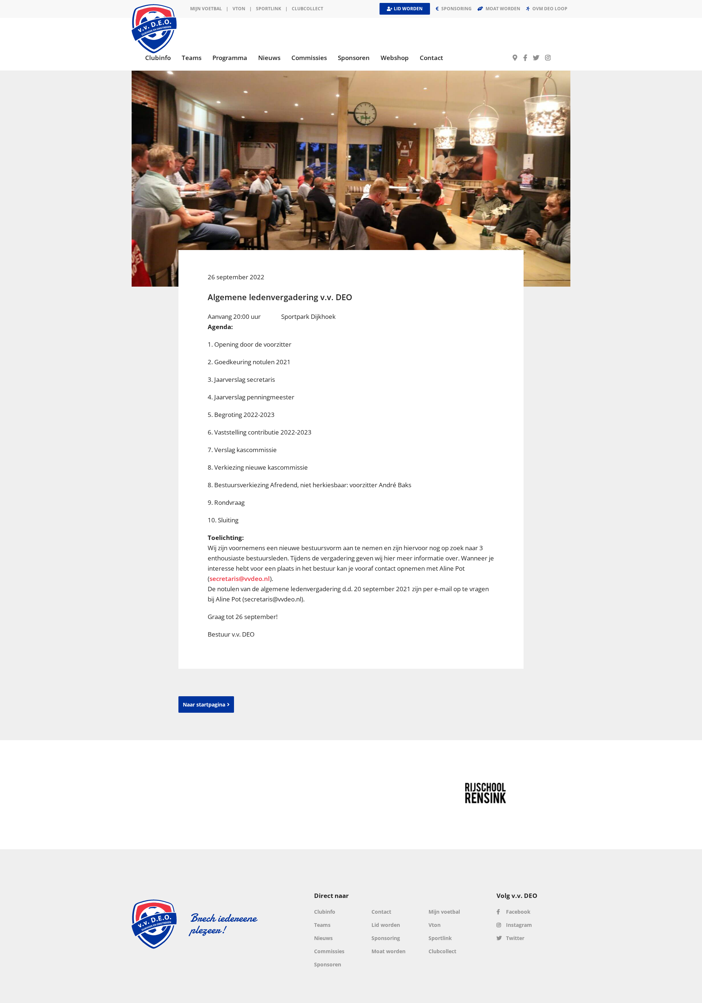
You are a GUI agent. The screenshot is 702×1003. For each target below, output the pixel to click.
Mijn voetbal (206, 8)
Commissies (329, 951)
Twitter (514, 938)
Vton (435, 924)
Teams (322, 924)
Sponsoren (327, 964)
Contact (381, 911)
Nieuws (323, 938)
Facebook (518, 911)
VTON (239, 8)
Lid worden (385, 924)
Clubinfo (324, 911)
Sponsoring (385, 938)
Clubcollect (307, 8)
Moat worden (388, 951)
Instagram (518, 924)
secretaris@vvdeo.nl (240, 578)
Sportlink (268, 8)
